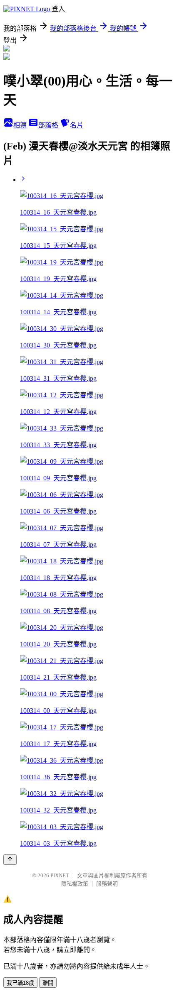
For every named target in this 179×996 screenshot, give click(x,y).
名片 (76, 125)
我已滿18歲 (20, 983)
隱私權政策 (74, 884)
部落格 (49, 125)
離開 (47, 983)
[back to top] (10, 859)
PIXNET (59, 875)
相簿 (20, 125)
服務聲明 (107, 884)
